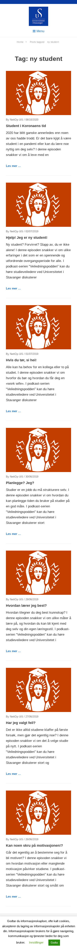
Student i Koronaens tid (26, 126)
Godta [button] (54, 942)
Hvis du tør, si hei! (21, 360)
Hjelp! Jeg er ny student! (26, 238)
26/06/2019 (31, 839)
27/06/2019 (31, 716)
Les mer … (13, 165)
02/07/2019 (31, 231)
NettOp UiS (16, 119)
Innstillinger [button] (36, 942)
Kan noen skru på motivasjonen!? (34, 845)
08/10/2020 (31, 119)
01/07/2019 (31, 353)
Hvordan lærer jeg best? (26, 606)
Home (22, 42)
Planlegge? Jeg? (20, 483)
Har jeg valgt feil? (21, 723)
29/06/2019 (31, 599)
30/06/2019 (31, 476)
